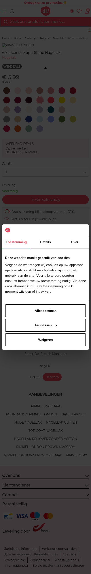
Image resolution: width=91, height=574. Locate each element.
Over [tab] (74, 242)
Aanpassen (43, 325)
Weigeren (45, 340)
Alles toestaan (46, 311)
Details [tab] (45, 242)
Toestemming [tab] (16, 242)
